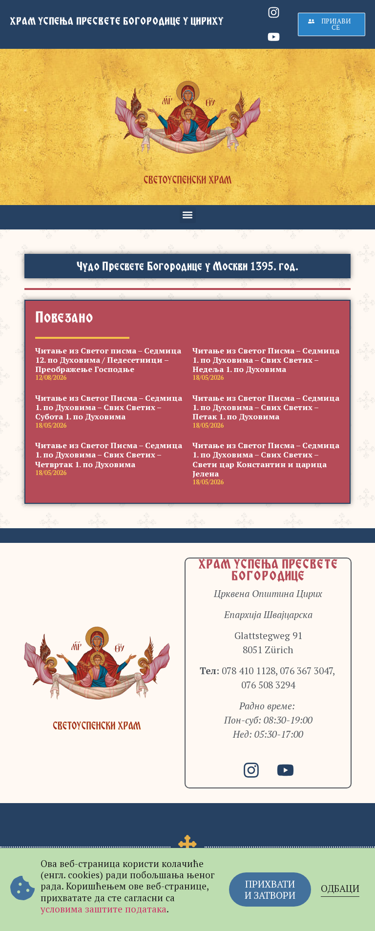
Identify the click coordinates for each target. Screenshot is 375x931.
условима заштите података (104, 909)
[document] (187, 465)
